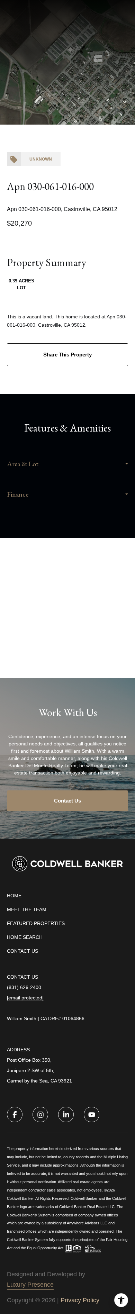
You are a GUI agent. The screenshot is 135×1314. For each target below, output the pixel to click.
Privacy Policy (80, 1300)
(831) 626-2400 (24, 987)
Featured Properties (36, 923)
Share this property (67, 354)
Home (14, 895)
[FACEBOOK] (14, 1114)
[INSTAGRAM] (40, 1114)
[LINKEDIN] (66, 1114)
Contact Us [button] (67, 801)
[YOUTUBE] (91, 1114)
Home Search (25, 937)
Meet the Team (26, 909)
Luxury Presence (30, 1284)
